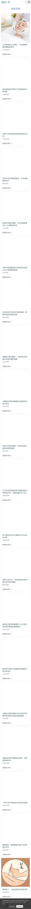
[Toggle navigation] (29, 2)
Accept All (19, 906)
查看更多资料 (6, 54)
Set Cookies (12, 906)
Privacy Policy (18, 902)
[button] (25, 2)
